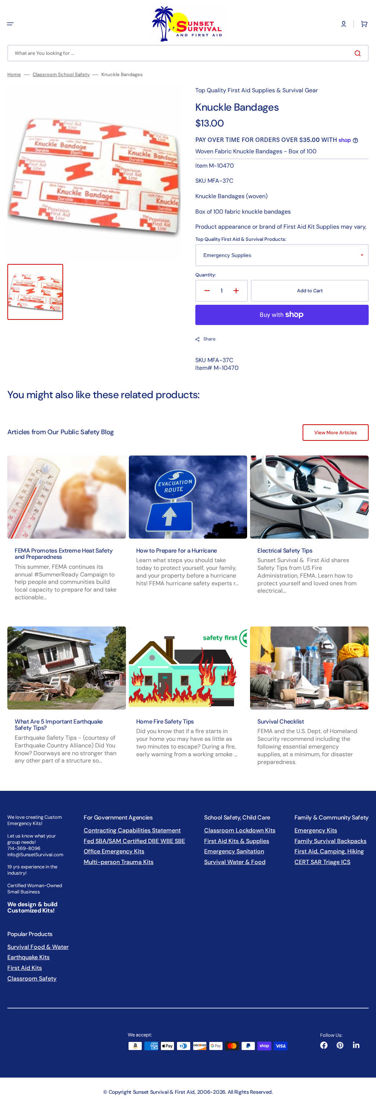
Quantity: (205, 275)
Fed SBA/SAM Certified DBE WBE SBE (134, 841)
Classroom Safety (32, 978)
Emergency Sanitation (234, 851)
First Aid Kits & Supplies (236, 841)
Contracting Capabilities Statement (132, 830)
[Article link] (66, 535)
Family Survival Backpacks (330, 841)
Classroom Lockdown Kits (239, 830)
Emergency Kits (315, 830)
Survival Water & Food (234, 862)
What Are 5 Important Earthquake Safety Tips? (59, 725)
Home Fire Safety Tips (165, 721)
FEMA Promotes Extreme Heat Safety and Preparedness (63, 554)
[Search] (359, 53)
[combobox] (188, 53)
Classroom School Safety (61, 75)
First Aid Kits (24, 968)
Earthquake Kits (28, 957)
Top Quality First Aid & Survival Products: (240, 239)
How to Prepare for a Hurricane (176, 550)
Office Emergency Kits (114, 851)
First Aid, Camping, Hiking (329, 851)
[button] (10, 24)
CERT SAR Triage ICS (322, 862)
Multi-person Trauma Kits (118, 862)
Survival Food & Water (38, 947)
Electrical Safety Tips (284, 550)
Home (14, 75)
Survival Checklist (280, 721)
